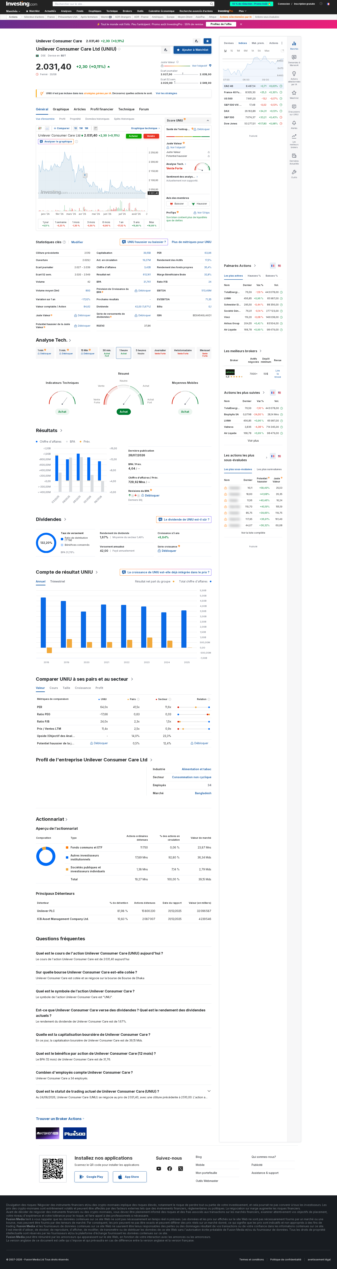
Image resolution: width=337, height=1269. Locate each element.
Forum (144, 109)
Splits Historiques (124, 118)
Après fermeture (89, 17)
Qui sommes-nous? (264, 1156)
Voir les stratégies (166, 93)
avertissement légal (319, 1259)
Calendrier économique (162, 11)
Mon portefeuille (206, 1172)
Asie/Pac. (201, 17)
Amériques (157, 17)
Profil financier (102, 109)
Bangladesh (203, 793)
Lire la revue (277, 373)
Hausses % (254, 275)
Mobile (200, 1164)
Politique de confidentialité (285, 1259)
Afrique (212, 17)
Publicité (257, 1164)
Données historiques (97, 118)
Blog (199, 1156)
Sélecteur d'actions (34, 17)
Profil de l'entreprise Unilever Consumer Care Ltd (91, 760)
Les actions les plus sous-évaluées (239, 457)
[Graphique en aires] (47, 128)
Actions (13, 17)
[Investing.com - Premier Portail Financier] (21, 4)
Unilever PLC (46, 911)
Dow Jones (230, 123)
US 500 (228, 98)
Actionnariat (50, 819)
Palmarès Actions (237, 266)
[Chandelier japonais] (40, 128)
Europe (171, 17)
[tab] (44, 353)
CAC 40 (228, 86)
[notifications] (321, 3)
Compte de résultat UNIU (64, 572)
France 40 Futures (234, 92)
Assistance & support (265, 1172)
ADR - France (141, 17)
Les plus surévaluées (269, 469)
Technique (126, 109)
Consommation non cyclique (191, 777)
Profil (62, 118)
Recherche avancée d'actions (196, 11)
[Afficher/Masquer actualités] (95, 128)
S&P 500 (229, 117)
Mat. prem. (258, 43)
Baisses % (272, 275)
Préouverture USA (67, 17)
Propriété (75, 118)
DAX (226, 111)
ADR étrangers (123, 17)
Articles (80, 109)
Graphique (61, 109)
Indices (243, 43)
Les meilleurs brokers (240, 351)
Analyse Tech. (52, 340)
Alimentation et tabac (196, 769)
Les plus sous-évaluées (238, 469)
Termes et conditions (251, 1259)
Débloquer (101, 743)
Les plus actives (233, 275)
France (51, 17)
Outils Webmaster (207, 1180)
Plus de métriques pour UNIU (191, 242)
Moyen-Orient (185, 17)
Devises (229, 43)
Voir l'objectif (199, 65)
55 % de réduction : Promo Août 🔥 (251, 4)
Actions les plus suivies (242, 393)
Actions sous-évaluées (267, 17)
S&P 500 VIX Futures (236, 104)
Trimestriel (57, 581)
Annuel (40, 581)
